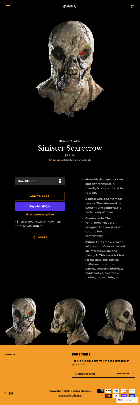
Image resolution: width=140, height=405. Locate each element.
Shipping (55, 159)
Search (10, 354)
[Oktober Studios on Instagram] (11, 393)
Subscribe (81, 354)
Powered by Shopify (70, 395)
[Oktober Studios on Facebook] (5, 393)
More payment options (40, 214)
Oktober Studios (80, 391)
